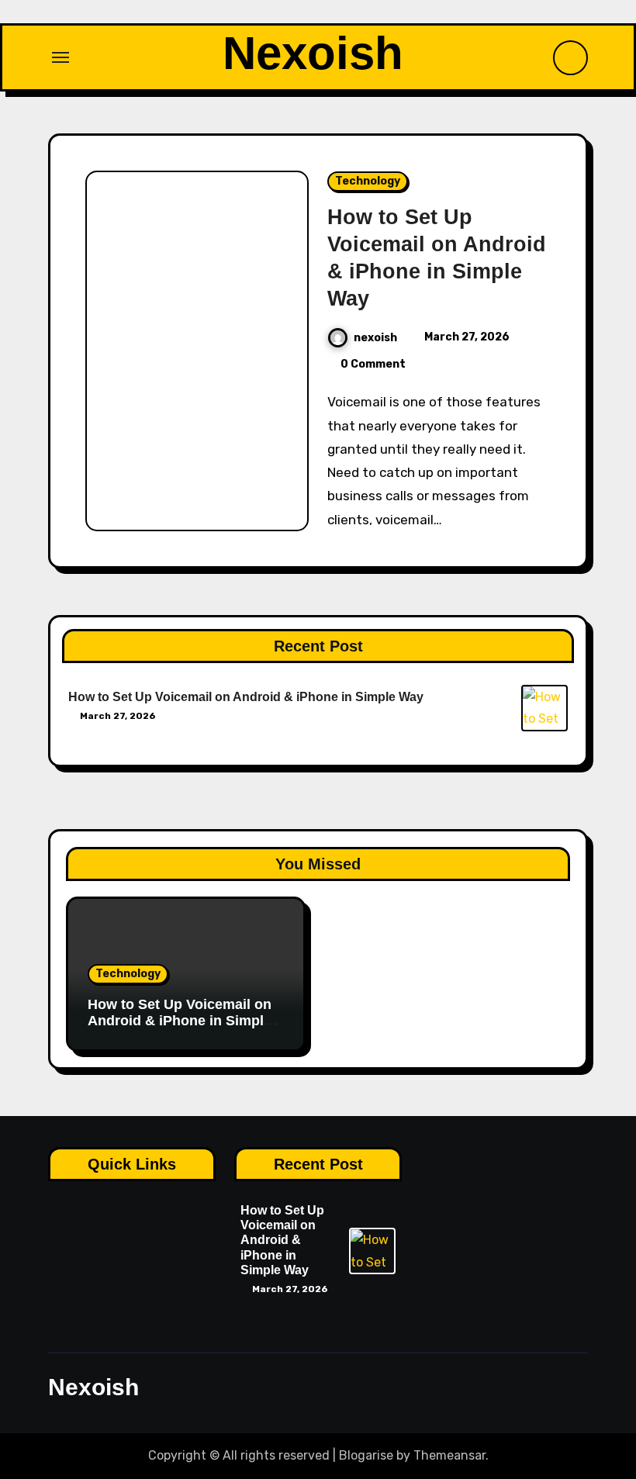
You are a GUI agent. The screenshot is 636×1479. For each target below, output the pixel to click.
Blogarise (366, 1455)
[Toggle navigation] (60, 57)
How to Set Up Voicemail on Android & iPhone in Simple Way (245, 696)
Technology (367, 181)
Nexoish (313, 53)
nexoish (375, 337)
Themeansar (449, 1455)
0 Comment (373, 364)
